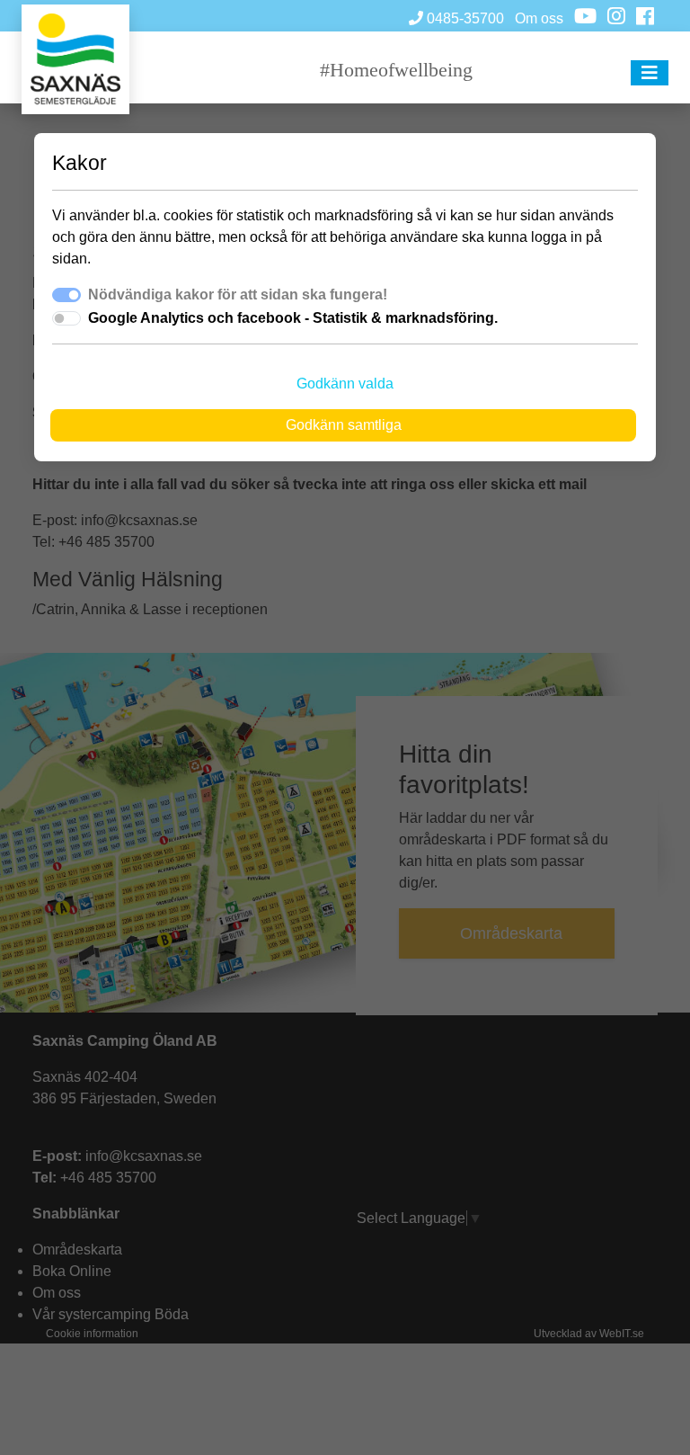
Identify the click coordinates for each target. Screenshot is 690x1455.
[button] (649, 72)
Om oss (539, 18)
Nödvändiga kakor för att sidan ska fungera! (237, 294)
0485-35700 (463, 18)
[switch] (66, 318)
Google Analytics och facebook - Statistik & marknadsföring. (293, 318)
